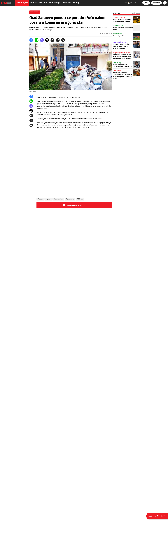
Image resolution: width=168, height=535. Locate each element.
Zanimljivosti (67, 3)
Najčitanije (157, 517)
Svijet (32, 3)
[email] (52, 40)
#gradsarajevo (70, 199)
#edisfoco (40, 199)
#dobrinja (80, 199)
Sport (51, 3)
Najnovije (150, 516)
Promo (45, 3)
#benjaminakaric (58, 199)
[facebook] (31, 40)
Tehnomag (76, 3)
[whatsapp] (36, 40)
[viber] (42, 40)
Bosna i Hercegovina (22, 3)
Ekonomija (38, 3)
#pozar (48, 199)
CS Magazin (57, 3)
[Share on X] (47, 40)
